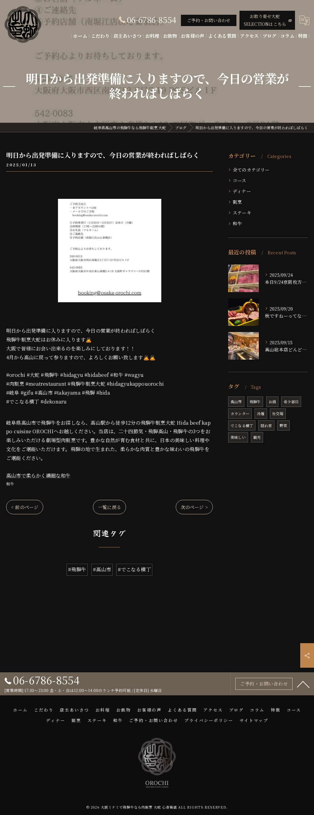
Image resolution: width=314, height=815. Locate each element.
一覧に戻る (109, 507)
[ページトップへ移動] (303, 684)
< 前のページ (24, 507)
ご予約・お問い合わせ (209, 20)
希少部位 (291, 401)
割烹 (237, 202)
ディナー (242, 191)
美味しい (238, 437)
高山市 (236, 401)
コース (240, 180)
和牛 (10, 484)
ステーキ (242, 212)
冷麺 (260, 413)
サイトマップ (253, 720)
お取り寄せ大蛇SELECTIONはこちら (265, 20)
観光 (257, 437)
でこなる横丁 (242, 425)
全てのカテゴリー (251, 169)
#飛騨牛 (77, 569)
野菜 (283, 425)
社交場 (278, 413)
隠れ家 (266, 425)
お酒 (272, 401)
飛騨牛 (255, 401)
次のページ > (194, 507)
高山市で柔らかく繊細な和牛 (38, 475)
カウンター (240, 413)
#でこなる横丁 (134, 569)
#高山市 (102, 569)
